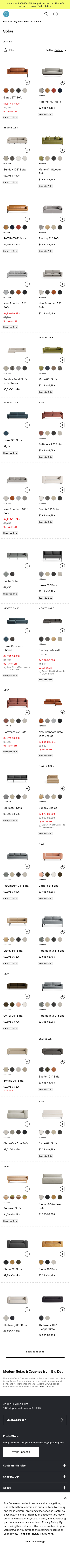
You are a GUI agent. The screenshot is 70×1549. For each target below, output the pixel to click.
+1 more (42, 96)
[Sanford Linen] (6, 158)
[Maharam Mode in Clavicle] (41, 292)
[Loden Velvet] (41, 158)
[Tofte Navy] (12, 1318)
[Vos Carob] (59, 874)
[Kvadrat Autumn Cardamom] (53, 368)
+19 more (7, 163)
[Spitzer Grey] (24, 498)
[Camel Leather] (53, 1197)
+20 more (42, 1137)
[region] (35, 1520)
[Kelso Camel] (47, 158)
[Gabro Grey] (41, 574)
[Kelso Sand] (24, 90)
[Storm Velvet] (12, 639)
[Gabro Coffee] (12, 90)
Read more (45, 1387)
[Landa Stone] (24, 1069)
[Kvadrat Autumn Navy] (47, 368)
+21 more (42, 503)
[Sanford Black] (12, 158)
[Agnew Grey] (41, 227)
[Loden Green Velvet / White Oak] (24, 1197)
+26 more (42, 297)
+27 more (7, 297)
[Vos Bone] (18, 158)
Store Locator (21, 1452)
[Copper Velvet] (53, 1069)
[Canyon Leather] (47, 90)
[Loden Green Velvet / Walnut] (12, 1197)
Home (6, 22)
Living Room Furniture (22, 22)
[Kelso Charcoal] (18, 90)
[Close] (65, 1498)
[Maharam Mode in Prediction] (41, 90)
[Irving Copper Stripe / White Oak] (6, 1197)
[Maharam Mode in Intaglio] (6, 292)
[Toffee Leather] (6, 90)
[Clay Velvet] (41, 874)
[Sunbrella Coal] (12, 574)
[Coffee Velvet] (47, 1069)
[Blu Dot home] (6, 14)
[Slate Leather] (18, 1132)
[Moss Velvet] (47, 874)
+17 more (42, 163)
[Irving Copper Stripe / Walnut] (18, 1197)
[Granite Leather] (12, 292)
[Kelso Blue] (6, 433)
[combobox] (56, 50)
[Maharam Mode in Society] (59, 90)
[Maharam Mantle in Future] (6, 1318)
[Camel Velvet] (47, 227)
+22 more (7, 945)
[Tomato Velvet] (53, 90)
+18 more (42, 232)
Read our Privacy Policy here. (36, 1534)
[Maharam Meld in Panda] (24, 227)
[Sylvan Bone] (24, 158)
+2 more (7, 1202)
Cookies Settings (35, 1541)
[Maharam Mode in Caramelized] (41, 433)
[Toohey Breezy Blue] (6, 574)
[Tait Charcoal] (12, 1132)
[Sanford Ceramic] (6, 874)
